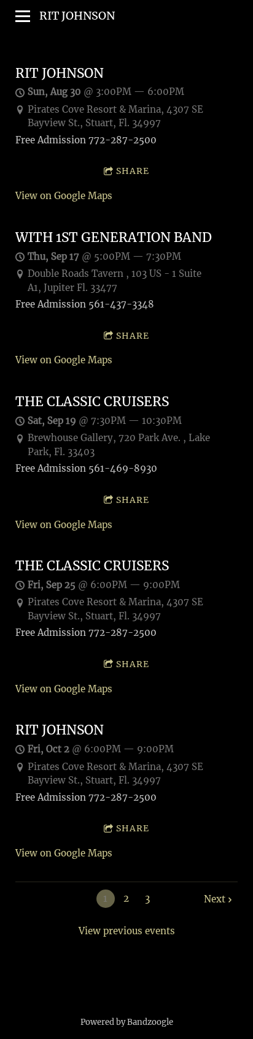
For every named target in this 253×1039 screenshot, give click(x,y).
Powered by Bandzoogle (126, 1022)
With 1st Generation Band (113, 238)
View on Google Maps (63, 196)
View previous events (127, 931)
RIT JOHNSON (59, 73)
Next (214, 899)
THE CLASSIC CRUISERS (92, 402)
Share (132, 170)
